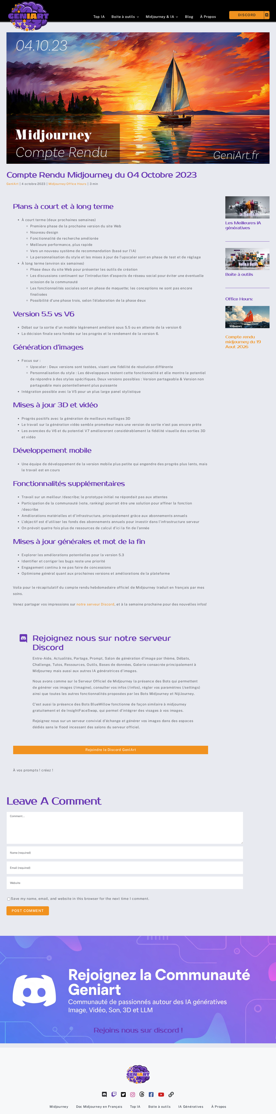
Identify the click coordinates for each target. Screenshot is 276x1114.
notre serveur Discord (95, 604)
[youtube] (161, 1094)
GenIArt (12, 184)
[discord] (104, 1094)
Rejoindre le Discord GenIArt (110, 750)
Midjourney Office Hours (67, 184)
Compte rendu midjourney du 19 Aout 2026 (243, 341)
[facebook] (151, 1094)
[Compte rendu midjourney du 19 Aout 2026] (247, 317)
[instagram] (132, 1094)
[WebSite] (171, 1094)
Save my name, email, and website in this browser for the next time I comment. (80, 899)
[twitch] (114, 1094)
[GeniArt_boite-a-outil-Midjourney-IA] (247, 250)
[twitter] (123, 1094)
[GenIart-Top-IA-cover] (247, 198)
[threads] (142, 1094)
